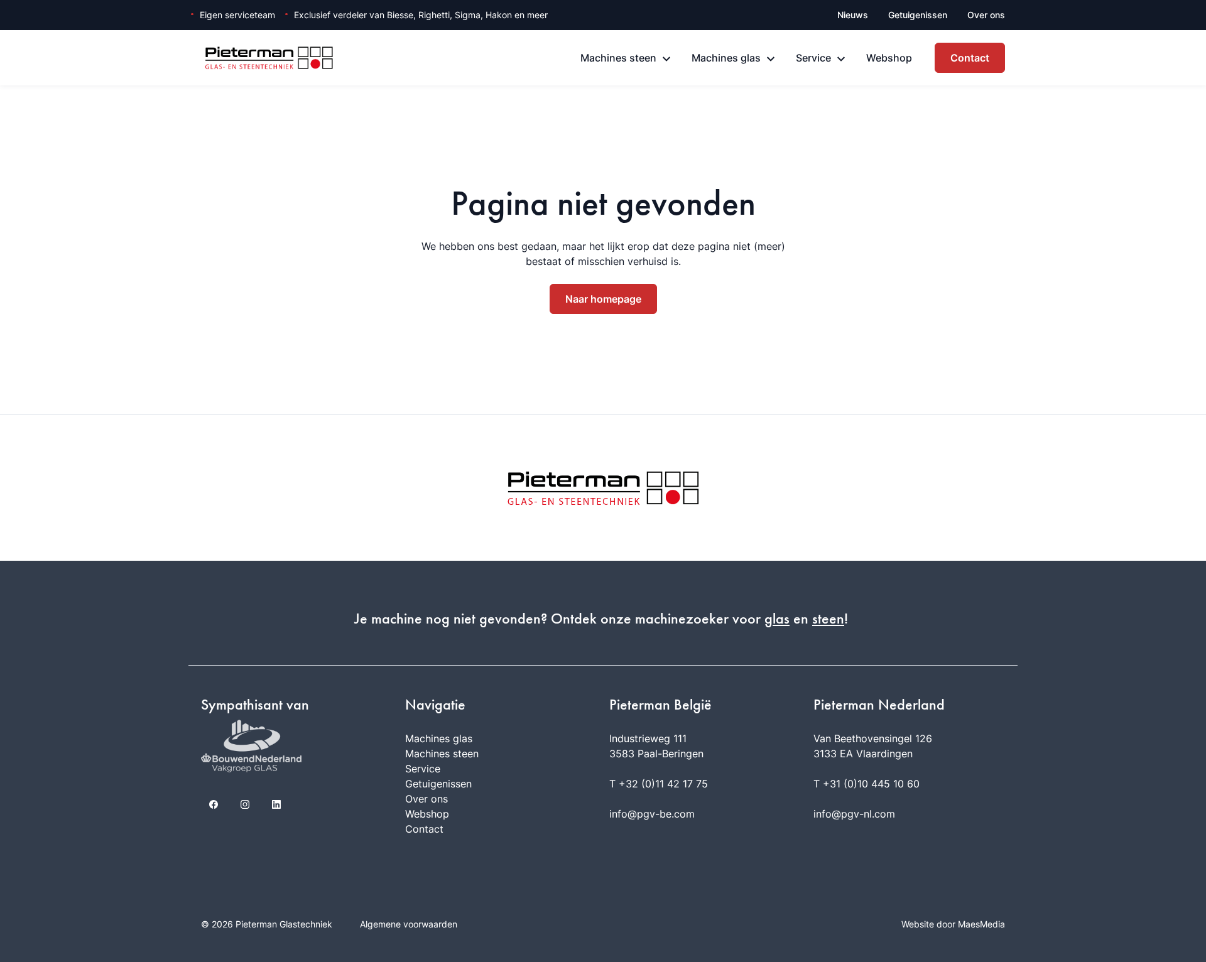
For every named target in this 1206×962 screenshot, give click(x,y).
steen (828, 618)
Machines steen (618, 58)
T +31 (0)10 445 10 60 (866, 784)
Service (813, 58)
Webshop (889, 58)
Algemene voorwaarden (408, 924)
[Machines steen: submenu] (666, 59)
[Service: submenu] (841, 59)
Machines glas (726, 58)
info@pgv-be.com (652, 814)
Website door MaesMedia (953, 924)
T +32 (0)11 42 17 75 (658, 784)
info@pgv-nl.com (854, 814)
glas (777, 618)
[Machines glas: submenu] (771, 59)
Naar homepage (603, 299)
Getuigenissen (917, 15)
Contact (969, 58)
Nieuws (852, 15)
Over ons (986, 15)
